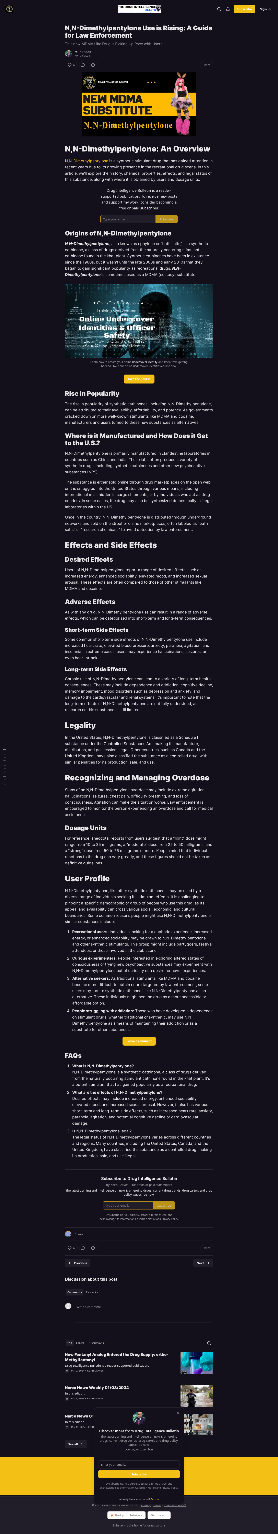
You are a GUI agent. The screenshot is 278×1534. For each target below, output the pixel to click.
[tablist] (82, 1292)
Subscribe (244, 9)
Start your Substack (128, 1515)
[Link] (59, 148)
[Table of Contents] (4, 767)
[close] (178, 1413)
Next (200, 1263)
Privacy (146, 1505)
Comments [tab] (74, 1292)
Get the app (159, 1515)
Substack (119, 1525)
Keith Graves (83, 51)
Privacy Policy (170, 1487)
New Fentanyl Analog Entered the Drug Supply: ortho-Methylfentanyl (117, 1357)
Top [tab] (69, 1343)
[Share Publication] (228, 9)
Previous (80, 1263)
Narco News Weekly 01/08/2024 (97, 1387)
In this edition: (75, 1393)
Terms (157, 1505)
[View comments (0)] (83, 65)
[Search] (219, 9)
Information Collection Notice (138, 1487)
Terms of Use (158, 1483)
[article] (139, 1365)
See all (73, 1444)
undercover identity (145, 362)
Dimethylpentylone (90, 161)
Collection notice (175, 1505)
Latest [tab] (80, 1343)
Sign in (265, 9)
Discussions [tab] (96, 1343)
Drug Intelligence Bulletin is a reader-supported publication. (107, 1365)
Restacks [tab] (92, 1292)
